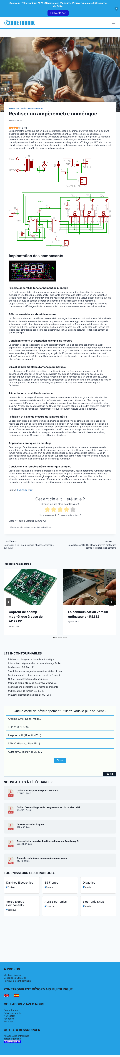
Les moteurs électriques (30, 824)
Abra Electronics (56, 901)
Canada (50, 906)
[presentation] (30, 587)
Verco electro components (15, 903)
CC (30, 490)
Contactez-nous (12, 1010)
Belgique (12, 909)
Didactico (89, 882)
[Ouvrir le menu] (113, 22)
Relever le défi (58, 12)
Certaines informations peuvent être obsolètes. (30, 527)
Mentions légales (12, 975)
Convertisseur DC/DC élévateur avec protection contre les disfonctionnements (92, 544)
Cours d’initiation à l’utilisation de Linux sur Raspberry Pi (48, 841)
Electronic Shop (93, 901)
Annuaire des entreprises (16, 1035)
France (49, 887)
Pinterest (8, 1021)
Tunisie (11, 887)
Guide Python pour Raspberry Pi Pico (37, 790)
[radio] (47, 510)
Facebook (9, 1018)
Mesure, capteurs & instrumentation (26, 108)
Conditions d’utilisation (15, 977)
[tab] (54, 637)
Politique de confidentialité (17, 980)
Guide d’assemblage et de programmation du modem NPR (48, 807)
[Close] (116, 9)
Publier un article (12, 1013)
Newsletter (9, 1015)
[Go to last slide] (8, 602)
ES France (51, 882)
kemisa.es (22, 490)
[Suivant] (111, 602)
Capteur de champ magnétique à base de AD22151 (26, 616)
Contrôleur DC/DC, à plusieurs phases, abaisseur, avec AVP (29, 544)
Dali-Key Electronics (19, 882)
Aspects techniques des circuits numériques (42, 858)
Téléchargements (12, 1038)
